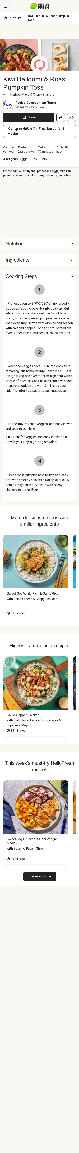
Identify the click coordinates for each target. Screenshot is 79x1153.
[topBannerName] (39, 31)
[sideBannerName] (39, 207)
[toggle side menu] (5, 6)
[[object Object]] (60, 117)
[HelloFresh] (39, 6)
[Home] (5, 18)
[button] (39, 260)
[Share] (71, 117)
